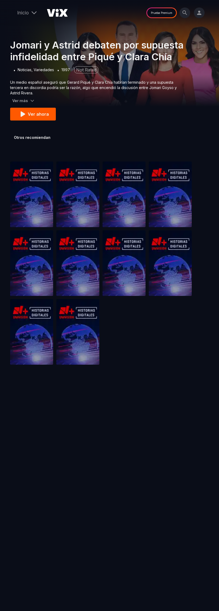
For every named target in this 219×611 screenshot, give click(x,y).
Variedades (44, 69)
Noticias (25, 69)
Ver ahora (38, 114)
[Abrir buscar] (184, 12)
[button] (31, 194)
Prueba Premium (161, 12)
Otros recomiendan (32, 137)
